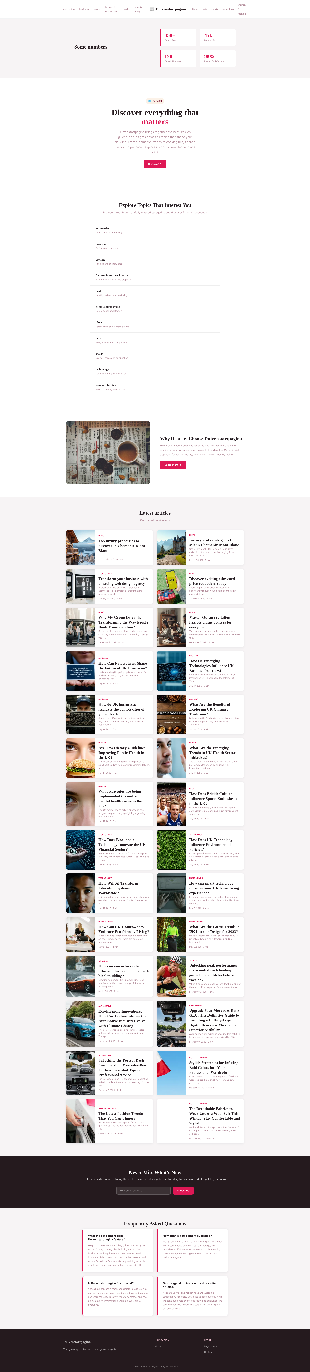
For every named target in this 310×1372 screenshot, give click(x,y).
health (126, 9)
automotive (69, 9)
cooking (97, 9)
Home (158, 1346)
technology (228, 9)
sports (214, 9)
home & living (138, 9)
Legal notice (210, 1346)
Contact (208, 1352)
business (84, 9)
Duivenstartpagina (168, 9)
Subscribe (183, 1190)
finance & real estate (111, 9)
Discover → (155, 164)
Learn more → (173, 464)
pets (204, 9)
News (195, 9)
